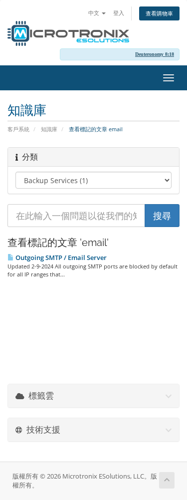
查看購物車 (159, 13)
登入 (118, 12)
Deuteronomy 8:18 (154, 54)
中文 (94, 12)
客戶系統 (18, 129)
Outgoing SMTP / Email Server (60, 257)
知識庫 (49, 129)
